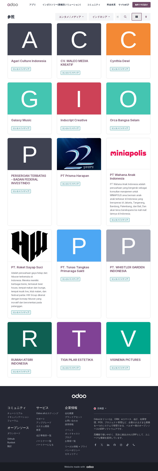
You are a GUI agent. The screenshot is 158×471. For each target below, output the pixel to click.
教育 (38, 430)
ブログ (68, 437)
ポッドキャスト (72, 433)
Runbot (11, 442)
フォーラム (12, 420)
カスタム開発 (42, 426)
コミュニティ (93, 4)
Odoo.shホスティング (47, 413)
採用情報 (69, 424)
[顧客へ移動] (30, 39)
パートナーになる (45, 444)
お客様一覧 (70, 441)
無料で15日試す (141, 5)
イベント (69, 430)
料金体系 (111, 4)
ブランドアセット (73, 417)
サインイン (123, 4)
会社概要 (69, 413)
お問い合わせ (71, 420)
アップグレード (43, 422)
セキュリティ (71, 454)
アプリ (32, 4)
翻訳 (9, 446)
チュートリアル (15, 413)
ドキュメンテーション (18, 417)
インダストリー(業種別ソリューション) (61, 4)
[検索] (125, 17)
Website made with (75, 466)
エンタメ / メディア (70, 16)
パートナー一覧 (43, 441)
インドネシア (99, 16)
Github (11, 438)
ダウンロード (13, 433)
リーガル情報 (71, 446)
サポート (40, 418)
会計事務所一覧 (43, 435)
